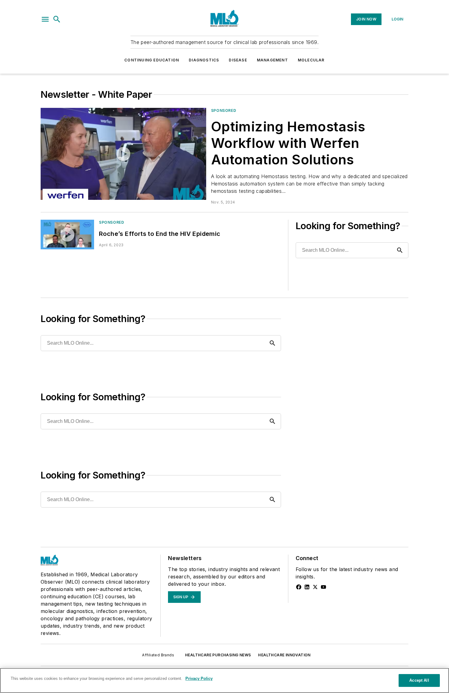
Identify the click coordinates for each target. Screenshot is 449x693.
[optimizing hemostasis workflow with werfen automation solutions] (123, 154)
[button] (45, 19)
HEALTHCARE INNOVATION (284, 655)
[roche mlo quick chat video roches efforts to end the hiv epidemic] (67, 234)
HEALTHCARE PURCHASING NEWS (218, 655)
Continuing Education (151, 60)
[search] (56, 19)
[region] (224, 680)
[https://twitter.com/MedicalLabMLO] (315, 587)
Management (272, 60)
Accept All (419, 680)
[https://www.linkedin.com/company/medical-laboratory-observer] (307, 587)
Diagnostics (204, 60)
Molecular (311, 60)
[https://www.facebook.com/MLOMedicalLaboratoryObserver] (299, 587)
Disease (238, 60)
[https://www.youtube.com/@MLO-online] (323, 587)
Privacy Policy (199, 678)
